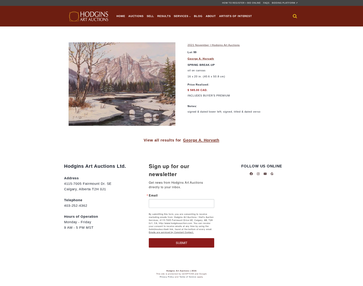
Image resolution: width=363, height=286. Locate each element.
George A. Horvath (201, 58)
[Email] (265, 174)
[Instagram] (258, 174)
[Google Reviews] (272, 174)
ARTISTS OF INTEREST (235, 16)
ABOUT (211, 16)
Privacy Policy (167, 277)
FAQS (266, 3)
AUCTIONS (135, 16)
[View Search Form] (295, 16)
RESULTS (164, 16)
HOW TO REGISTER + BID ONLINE (241, 3)
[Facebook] (251, 174)
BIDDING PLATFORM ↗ (285, 3)
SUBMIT (181, 243)
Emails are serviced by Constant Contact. (171, 232)
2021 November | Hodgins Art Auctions (214, 45)
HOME (120, 16)
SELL (150, 16)
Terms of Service (187, 277)
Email (153, 195)
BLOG (198, 16)
